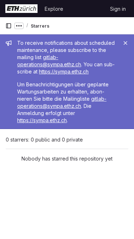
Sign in (118, 9)
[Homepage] (21, 8)
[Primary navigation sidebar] (8, 26)
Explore (54, 9)
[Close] (125, 43)
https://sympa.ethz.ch (64, 71)
